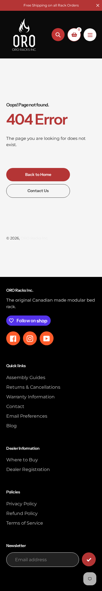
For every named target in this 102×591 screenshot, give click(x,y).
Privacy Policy (21, 503)
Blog (11, 425)
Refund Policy (22, 513)
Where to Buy (22, 459)
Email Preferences (26, 416)
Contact (15, 406)
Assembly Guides (25, 377)
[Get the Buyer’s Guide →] (89, 559)
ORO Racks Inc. (34, 238)
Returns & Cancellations (33, 387)
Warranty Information (30, 396)
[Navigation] (90, 34)
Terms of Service (24, 523)
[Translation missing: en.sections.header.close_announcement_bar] (98, 5)
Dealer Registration (28, 469)
